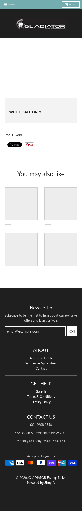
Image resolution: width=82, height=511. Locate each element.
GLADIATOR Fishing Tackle (47, 478)
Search (41, 391)
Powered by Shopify (41, 483)
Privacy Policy (41, 402)
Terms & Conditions (41, 396)
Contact (41, 368)
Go (72, 331)
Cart (73, 4)
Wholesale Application (41, 363)
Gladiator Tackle (41, 358)
